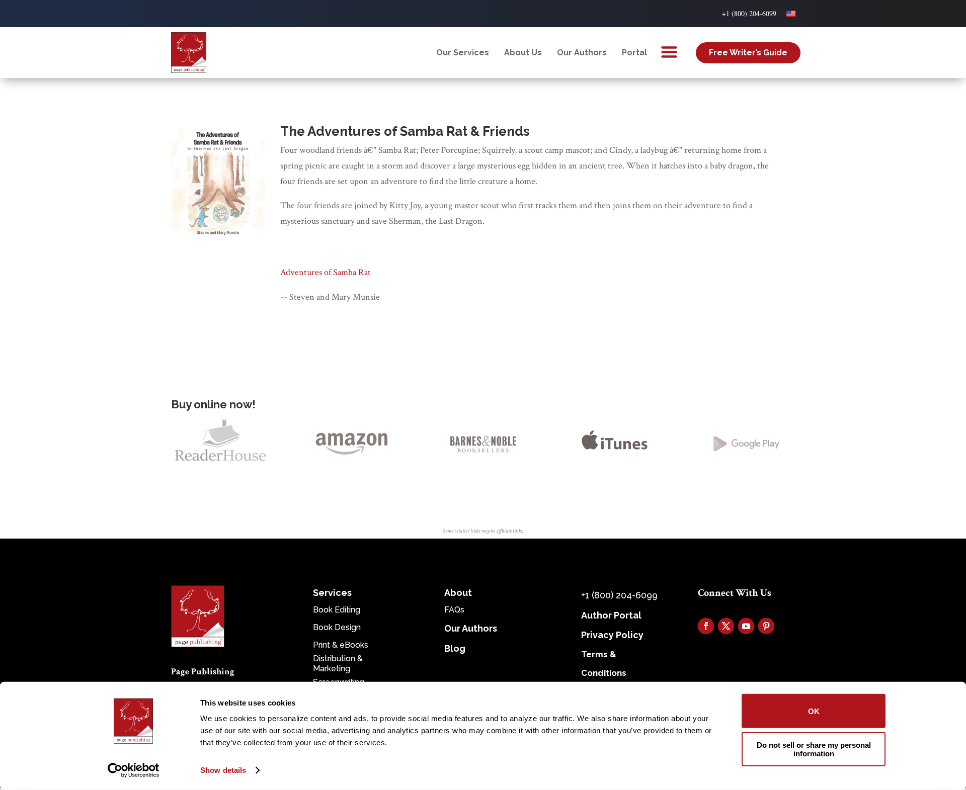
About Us (523, 52)
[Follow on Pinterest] (766, 626)
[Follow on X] (726, 626)
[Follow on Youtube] (746, 626)
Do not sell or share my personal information (814, 748)
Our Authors (582, 52)
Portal (634, 52)
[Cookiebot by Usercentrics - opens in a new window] (134, 770)
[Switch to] (790, 14)
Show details (223, 770)
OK (814, 711)
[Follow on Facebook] (706, 626)
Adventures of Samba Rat (325, 272)
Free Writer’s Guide (748, 52)
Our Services (462, 52)
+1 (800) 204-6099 (749, 13)
